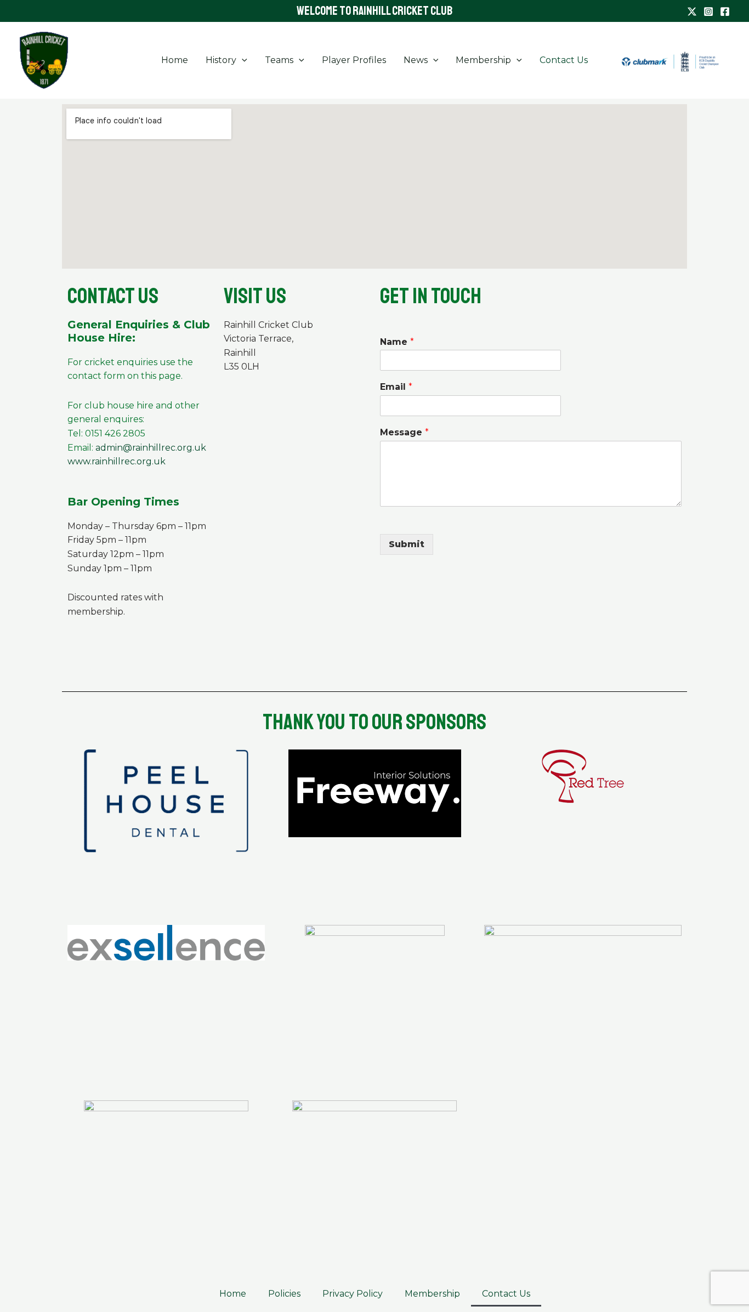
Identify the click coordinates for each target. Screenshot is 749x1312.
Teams (279, 60)
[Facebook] (725, 11)
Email (396, 387)
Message (404, 432)
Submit (406, 544)
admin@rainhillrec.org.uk (150, 447)
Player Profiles (354, 60)
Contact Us (564, 60)
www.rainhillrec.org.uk (116, 461)
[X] (692, 11)
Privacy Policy (352, 1293)
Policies (284, 1293)
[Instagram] (708, 11)
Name (397, 342)
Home (174, 60)
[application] (241, 60)
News (416, 60)
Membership (483, 60)
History (221, 60)
